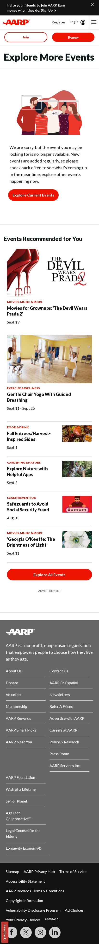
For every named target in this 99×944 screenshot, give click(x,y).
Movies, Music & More (25, 302)
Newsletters (60, 694)
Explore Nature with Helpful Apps (27, 471)
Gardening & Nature (24, 462)
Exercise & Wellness (23, 388)
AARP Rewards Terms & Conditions (35, 890)
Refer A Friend (61, 706)
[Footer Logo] (49, 631)
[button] (94, 22)
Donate (12, 682)
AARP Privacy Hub (39, 871)
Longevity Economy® (24, 848)
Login (74, 22)
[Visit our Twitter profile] (26, 932)
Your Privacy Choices (23, 919)
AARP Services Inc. (65, 765)
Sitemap (12, 871)
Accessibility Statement (25, 881)
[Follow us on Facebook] (11, 932)
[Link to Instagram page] (40, 932)
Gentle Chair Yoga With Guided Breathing (39, 397)
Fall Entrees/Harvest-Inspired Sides (29, 436)
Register (58, 22)
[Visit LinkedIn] (55, 932)
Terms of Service (73, 871)
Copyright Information (24, 900)
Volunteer (14, 694)
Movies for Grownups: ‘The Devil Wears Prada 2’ (47, 311)
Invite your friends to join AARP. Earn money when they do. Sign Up (36, 7)
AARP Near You (19, 742)
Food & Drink (18, 427)
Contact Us (59, 671)
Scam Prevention (21, 498)
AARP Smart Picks (21, 730)
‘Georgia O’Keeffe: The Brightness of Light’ (31, 542)
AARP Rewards (18, 718)
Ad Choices (74, 910)
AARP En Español (64, 682)
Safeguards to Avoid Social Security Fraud (28, 506)
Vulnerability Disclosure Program (33, 910)
